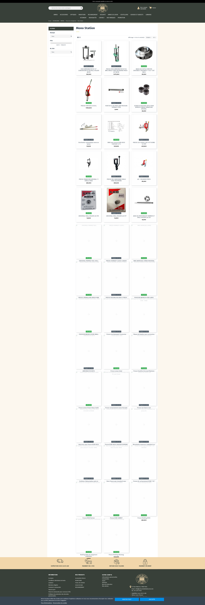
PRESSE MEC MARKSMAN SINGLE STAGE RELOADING (116, 180)
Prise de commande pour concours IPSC (59, 592)
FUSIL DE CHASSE (80, 582)
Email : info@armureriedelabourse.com (142, 589)
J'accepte (152, 599)
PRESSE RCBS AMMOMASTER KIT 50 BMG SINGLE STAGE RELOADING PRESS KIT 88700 (116, 70)
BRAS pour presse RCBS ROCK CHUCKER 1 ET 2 (116, 143)
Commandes (105, 579)
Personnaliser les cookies (60, 603)
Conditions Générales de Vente (56, 580)
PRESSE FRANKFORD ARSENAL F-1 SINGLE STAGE (88, 180)
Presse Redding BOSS (143, 518)
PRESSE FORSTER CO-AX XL (88, 106)
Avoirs (103, 580)
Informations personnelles (109, 577)
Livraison (50, 582)
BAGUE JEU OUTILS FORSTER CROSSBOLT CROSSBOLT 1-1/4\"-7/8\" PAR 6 (144, 70)
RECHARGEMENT (79, 587)
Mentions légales (53, 585)
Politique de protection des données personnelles (58, 595)
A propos (50, 578)
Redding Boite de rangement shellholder (88, 555)
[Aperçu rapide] (100, 43)
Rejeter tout (126, 599)
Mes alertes (105, 586)
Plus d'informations (46, 603)
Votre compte (107, 575)
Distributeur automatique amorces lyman (88, 143)
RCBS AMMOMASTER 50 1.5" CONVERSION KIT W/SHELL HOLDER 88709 (88, 70)
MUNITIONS (78, 580)
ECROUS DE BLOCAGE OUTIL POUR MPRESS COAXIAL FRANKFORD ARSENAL (144, 107)
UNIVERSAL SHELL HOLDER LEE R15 (89, 216)
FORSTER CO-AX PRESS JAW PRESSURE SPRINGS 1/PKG (116, 106)
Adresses (104, 582)
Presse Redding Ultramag (116, 554)
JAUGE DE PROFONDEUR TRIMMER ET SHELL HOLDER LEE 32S (144, 216)
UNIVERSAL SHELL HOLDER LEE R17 (116, 216)
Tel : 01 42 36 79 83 (136, 590)
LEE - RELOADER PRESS (144, 179)
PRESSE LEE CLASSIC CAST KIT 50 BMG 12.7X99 (144, 143)
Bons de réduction (107, 584)
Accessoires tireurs (80, 578)
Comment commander (54, 587)
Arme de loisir (79, 585)
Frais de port (51, 589)
